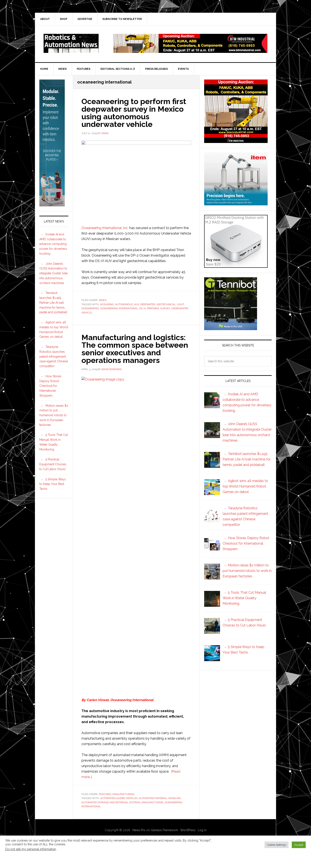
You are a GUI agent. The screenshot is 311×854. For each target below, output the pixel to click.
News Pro (139, 830)
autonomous (124, 304)
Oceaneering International (131, 700)
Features (105, 794)
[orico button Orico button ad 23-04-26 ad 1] (236, 266)
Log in (202, 830)
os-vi (142, 308)
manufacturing (153, 802)
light (180, 304)
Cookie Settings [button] (276, 844)
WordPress (187, 830)
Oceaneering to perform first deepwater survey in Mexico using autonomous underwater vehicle (133, 113)
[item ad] (236, 203)
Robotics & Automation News (71, 43)
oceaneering (90, 308)
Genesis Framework (164, 830)
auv (136, 304)
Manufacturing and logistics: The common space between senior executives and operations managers (134, 349)
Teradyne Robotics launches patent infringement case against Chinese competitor (53, 356)
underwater (179, 308)
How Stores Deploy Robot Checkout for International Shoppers (50, 386)
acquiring (107, 304)
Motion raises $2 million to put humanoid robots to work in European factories (53, 415)
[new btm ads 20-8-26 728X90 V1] (190, 51)
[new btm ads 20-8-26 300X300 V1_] (236, 141)
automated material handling (160, 798)
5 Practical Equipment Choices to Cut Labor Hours (52, 464)
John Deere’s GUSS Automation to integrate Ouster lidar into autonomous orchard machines (53, 273)
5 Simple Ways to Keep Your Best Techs (52, 484)
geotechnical (166, 304)
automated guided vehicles (119, 798)
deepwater (147, 304)
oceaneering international (119, 308)
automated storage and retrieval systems (110, 802)
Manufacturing (124, 794)
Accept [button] (298, 844)
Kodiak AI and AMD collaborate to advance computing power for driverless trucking (53, 244)
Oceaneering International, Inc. (104, 228)
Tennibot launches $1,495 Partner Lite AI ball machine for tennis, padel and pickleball (53, 302)
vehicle (86, 312)
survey (165, 308)
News (102, 300)
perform (153, 308)
